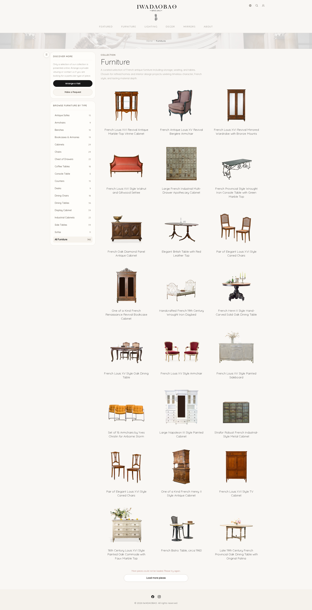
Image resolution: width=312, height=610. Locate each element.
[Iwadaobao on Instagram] (159, 596)
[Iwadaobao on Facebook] (153, 596)
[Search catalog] (256, 5)
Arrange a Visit (72, 83)
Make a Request (73, 92)
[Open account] (263, 5)
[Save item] (147, 89)
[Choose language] (250, 5)
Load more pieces (156, 577)
